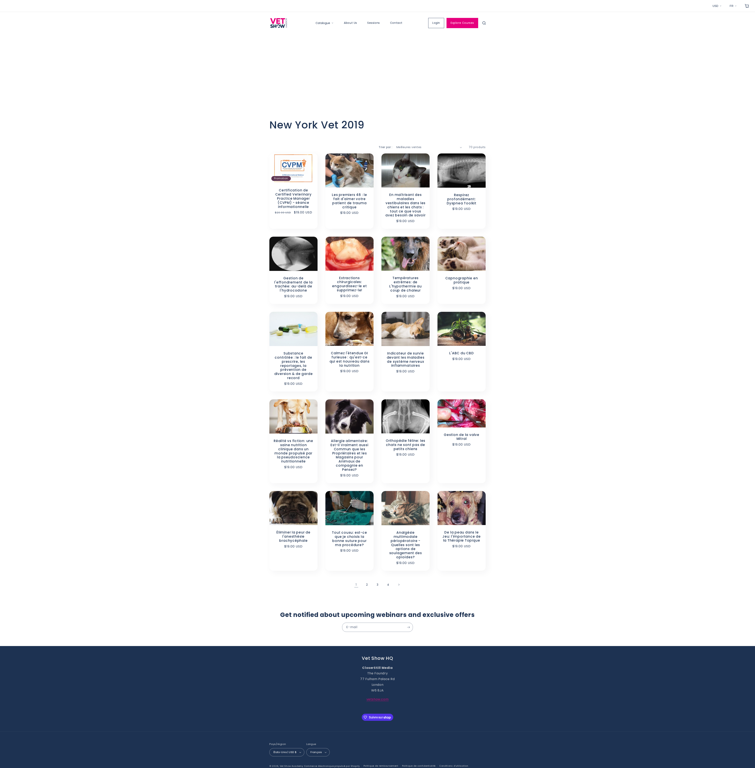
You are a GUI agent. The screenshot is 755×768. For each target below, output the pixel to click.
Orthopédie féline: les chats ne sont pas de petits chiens (405, 445)
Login (436, 23)
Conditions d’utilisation (453, 765)
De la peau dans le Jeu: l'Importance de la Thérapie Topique (461, 536)
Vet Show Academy (291, 766)
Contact (396, 23)
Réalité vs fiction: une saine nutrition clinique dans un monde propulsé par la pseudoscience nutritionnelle (293, 451)
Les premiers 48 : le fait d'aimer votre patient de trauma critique (349, 201)
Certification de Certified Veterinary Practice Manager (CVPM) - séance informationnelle (293, 198)
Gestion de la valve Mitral (461, 437)
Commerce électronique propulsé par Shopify (332, 766)
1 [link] (356, 584)
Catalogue (323, 23)
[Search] (484, 23)
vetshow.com (377, 699)
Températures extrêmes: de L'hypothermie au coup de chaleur (405, 284)
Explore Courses (462, 23)
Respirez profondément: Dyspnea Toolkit (461, 199)
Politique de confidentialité (419, 765)
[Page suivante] (398, 584)
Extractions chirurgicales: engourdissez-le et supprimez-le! (349, 284)
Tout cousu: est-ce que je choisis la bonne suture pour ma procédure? (349, 539)
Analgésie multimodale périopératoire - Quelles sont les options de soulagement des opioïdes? (405, 545)
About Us (350, 23)
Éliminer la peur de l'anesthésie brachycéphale (293, 536)
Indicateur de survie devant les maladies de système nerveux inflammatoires (405, 359)
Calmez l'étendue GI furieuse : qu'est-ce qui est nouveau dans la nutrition (350, 359)
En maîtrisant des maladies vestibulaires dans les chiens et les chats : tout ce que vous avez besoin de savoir (405, 205)
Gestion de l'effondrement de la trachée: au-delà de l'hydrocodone (293, 284)
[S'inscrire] (408, 627)
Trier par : (385, 147)
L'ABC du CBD (461, 353)
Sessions (373, 23)
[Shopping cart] (746, 5)
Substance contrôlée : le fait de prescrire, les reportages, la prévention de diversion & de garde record (293, 365)
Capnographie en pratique (461, 280)
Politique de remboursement (381, 765)
